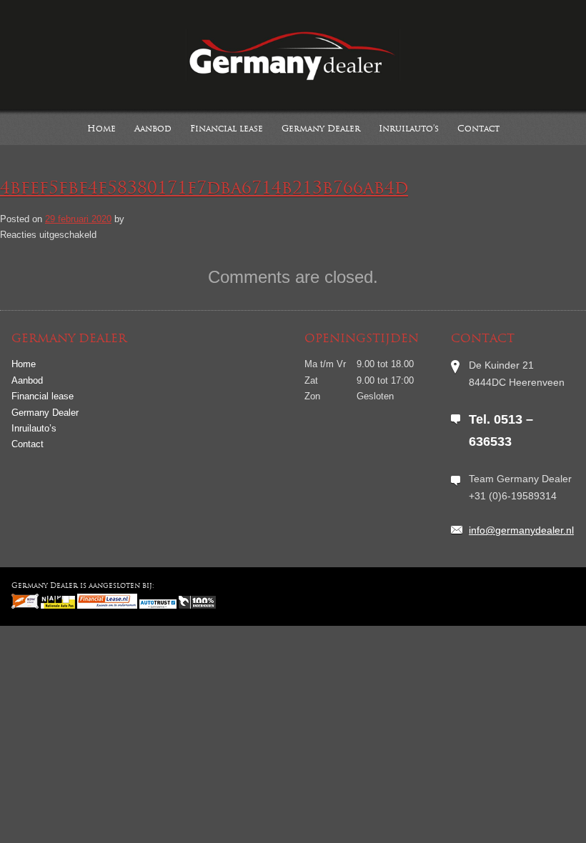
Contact (478, 129)
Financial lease (226, 129)
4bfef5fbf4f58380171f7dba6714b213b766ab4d (204, 189)
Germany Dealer (321, 129)
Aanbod (153, 129)
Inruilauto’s (409, 129)
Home (101, 129)
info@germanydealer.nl (521, 530)
